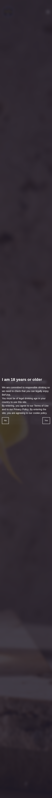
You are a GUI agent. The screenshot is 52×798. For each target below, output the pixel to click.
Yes (46, 420)
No (5, 420)
